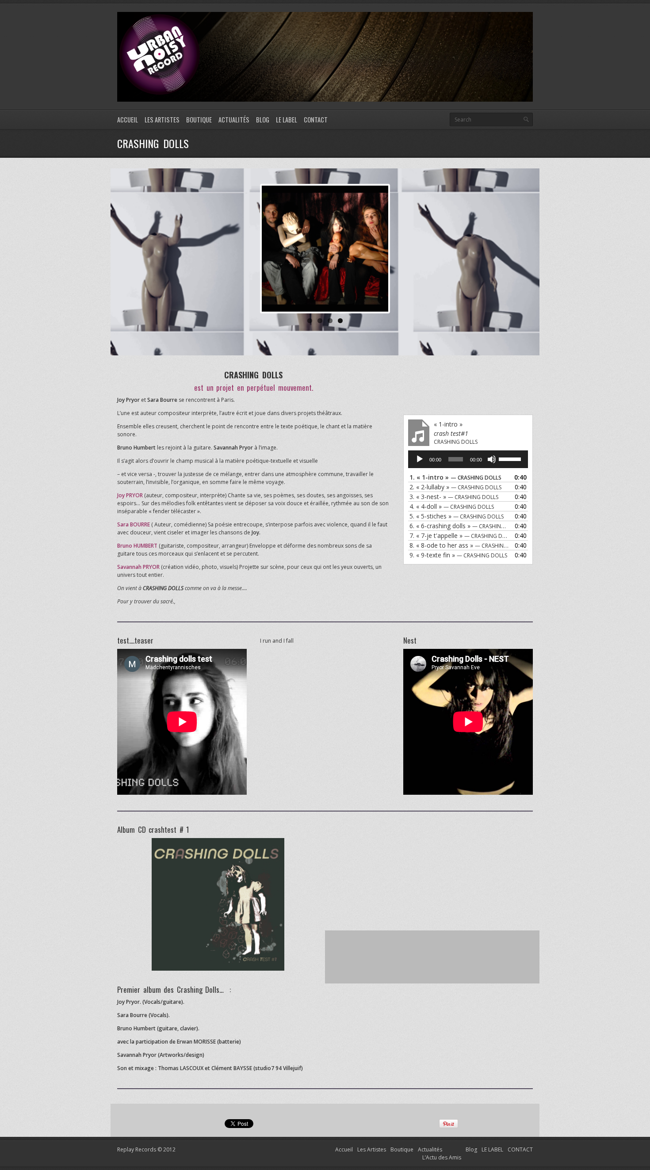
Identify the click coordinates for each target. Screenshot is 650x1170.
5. (456, 516)
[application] (468, 459)
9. (458, 555)
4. (451, 506)
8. (459, 545)
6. (459, 526)
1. (455, 477)
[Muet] (491, 459)
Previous (248, 248)
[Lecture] (419, 459)
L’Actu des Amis (441, 1157)
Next (401, 248)
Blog (262, 119)
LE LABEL (286, 119)
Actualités (233, 119)
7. (459, 535)
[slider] (511, 458)
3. (453, 496)
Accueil (127, 119)
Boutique (199, 119)
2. (455, 487)
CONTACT (316, 119)
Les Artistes (162, 119)
